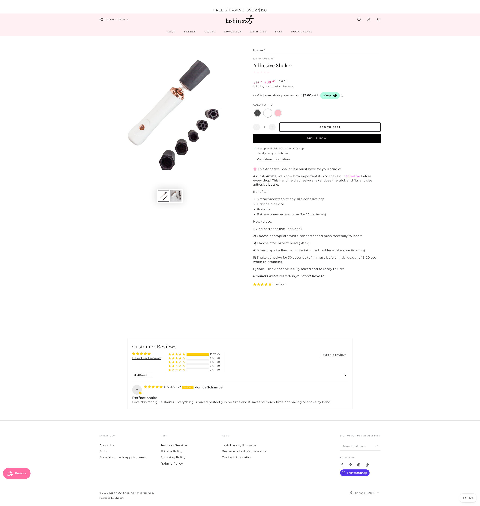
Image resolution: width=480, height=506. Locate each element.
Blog (103, 451)
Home (258, 50)
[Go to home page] (240, 19)
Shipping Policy (173, 457)
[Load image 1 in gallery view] (163, 196)
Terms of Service (174, 445)
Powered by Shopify (111, 497)
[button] (359, 19)
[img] (154, 387)
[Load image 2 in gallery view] (176, 196)
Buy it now (317, 138)
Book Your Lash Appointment (123, 457)
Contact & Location (237, 457)
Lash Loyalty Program (239, 445)
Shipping (258, 86)
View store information (273, 159)
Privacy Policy (171, 451)
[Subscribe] (378, 446)
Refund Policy (172, 463)
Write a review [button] (334, 355)
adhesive (353, 176)
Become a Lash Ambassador (244, 451)
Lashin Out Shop (264, 59)
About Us (106, 445)
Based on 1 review (146, 358)
